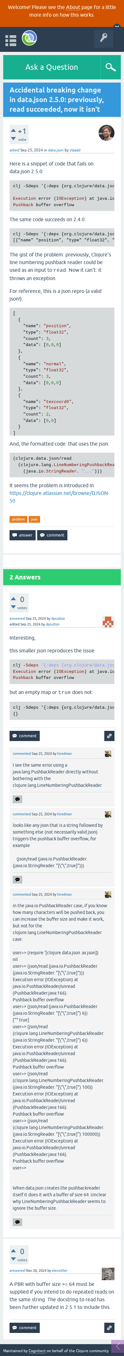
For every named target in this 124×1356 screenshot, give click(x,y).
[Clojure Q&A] (29, 38)
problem (18, 519)
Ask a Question (51, 67)
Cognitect (37, 1351)
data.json (56, 150)
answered (17, 618)
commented (22, 753)
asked (14, 150)
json (34, 519)
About (73, 7)
